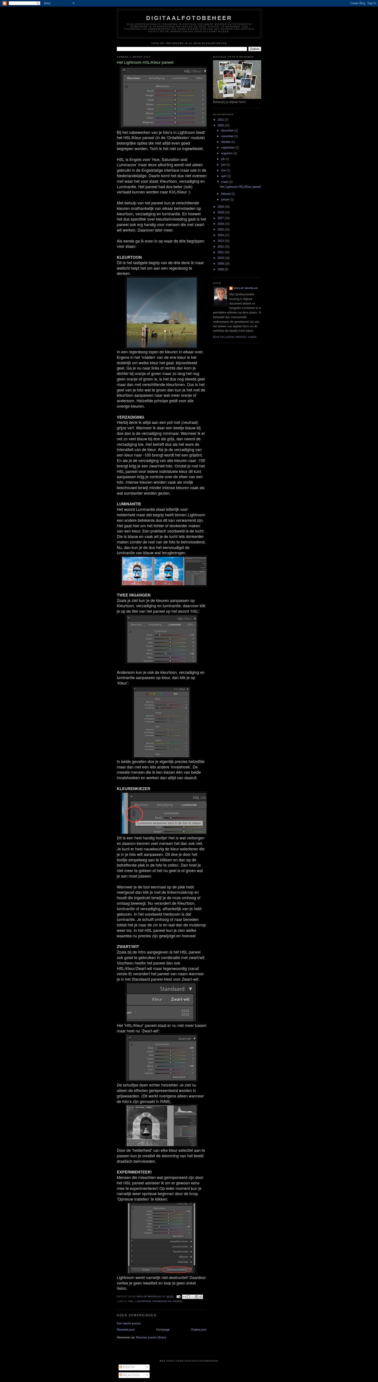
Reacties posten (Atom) (151, 1337)
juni (223, 164)
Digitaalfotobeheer (189, 18)
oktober (226, 141)
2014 (221, 235)
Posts (128, 1367)
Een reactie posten (129, 1323)
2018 (221, 212)
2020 (221, 125)
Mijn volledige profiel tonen (234, 337)
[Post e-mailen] (178, 1296)
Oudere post (198, 1329)
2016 (221, 223)
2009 (221, 263)
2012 (221, 246)
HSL (131, 1301)
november (227, 136)
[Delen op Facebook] (196, 1297)
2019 (221, 206)
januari (225, 199)
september (228, 147)
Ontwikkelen (161, 1301)
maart (225, 181)
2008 (221, 269)
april (224, 176)
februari (226, 193)
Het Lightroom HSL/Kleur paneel (240, 186)
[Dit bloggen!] (188, 1297)
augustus (227, 153)
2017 (221, 218)
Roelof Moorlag (246, 288)
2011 (221, 252)
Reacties (131, 1375)
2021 (221, 119)
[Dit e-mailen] (184, 1297)
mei (224, 170)
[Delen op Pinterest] (201, 1297)
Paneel (178, 1301)
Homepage (163, 1329)
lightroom (143, 1301)
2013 (221, 240)
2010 (221, 258)
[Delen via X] (192, 1297)
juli (223, 159)
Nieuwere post (126, 1329)
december (227, 130)
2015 (221, 229)
